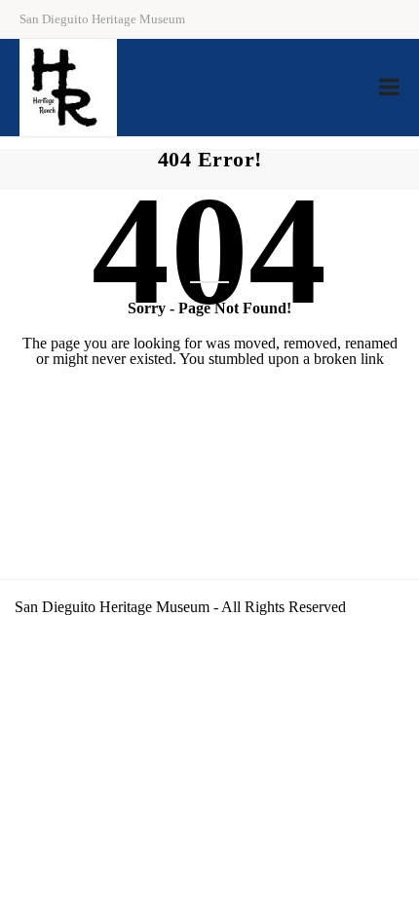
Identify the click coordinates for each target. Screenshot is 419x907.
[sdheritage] (68, 87)
